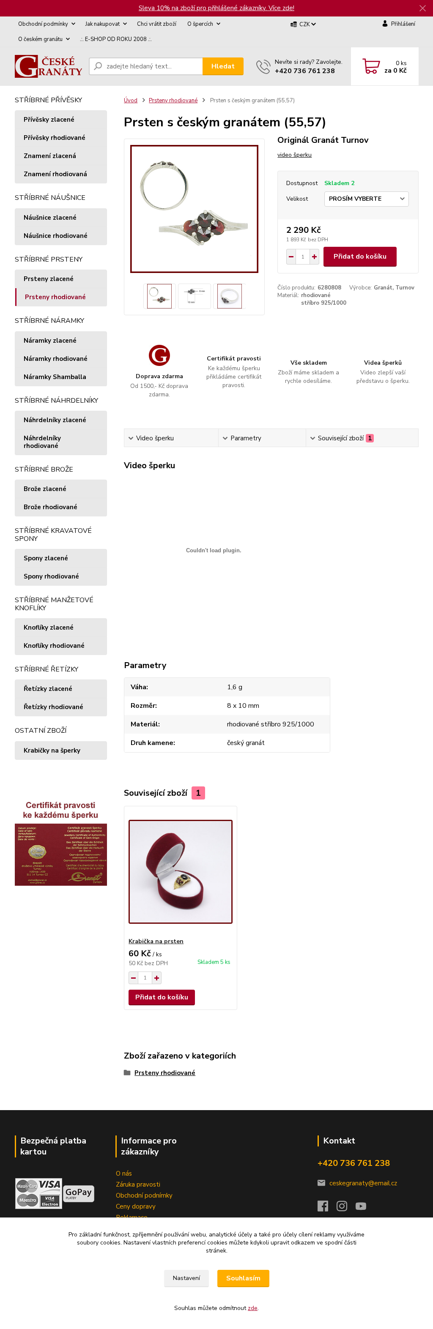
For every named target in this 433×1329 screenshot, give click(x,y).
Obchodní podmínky (43, 24)
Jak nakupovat (102, 24)
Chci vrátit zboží (156, 24)
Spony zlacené (46, 558)
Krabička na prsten (156, 941)
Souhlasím (243, 1278)
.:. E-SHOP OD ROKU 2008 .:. (116, 39)
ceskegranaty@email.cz (363, 1183)
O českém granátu (40, 39)
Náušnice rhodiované (56, 236)
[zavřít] (422, 8)
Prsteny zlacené (49, 279)
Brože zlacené (45, 489)
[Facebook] (327, 1208)
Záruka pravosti (138, 1184)
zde (253, 1308)
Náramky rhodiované (56, 359)
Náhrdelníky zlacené (55, 420)
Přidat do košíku (360, 256)
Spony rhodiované (51, 576)
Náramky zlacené (50, 340)
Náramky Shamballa (55, 377)
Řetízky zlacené (48, 689)
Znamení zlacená (50, 156)
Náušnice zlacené (50, 217)
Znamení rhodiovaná (55, 174)
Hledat (223, 66)
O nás (124, 1173)
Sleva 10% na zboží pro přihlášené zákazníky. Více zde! (216, 8)
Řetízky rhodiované (53, 707)
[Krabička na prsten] (181, 871)
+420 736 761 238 (305, 71)
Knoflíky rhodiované (54, 645)
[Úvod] (48, 66)
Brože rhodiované (50, 507)
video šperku (294, 155)
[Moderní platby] (78, 1193)
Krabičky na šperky (52, 750)
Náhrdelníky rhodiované (42, 442)
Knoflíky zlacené (49, 627)
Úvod (130, 100)
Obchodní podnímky (144, 1195)
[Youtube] (365, 1208)
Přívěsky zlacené (49, 119)
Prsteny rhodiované (55, 297)
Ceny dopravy (136, 1206)
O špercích (200, 24)
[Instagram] (346, 1208)
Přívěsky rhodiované (54, 138)
